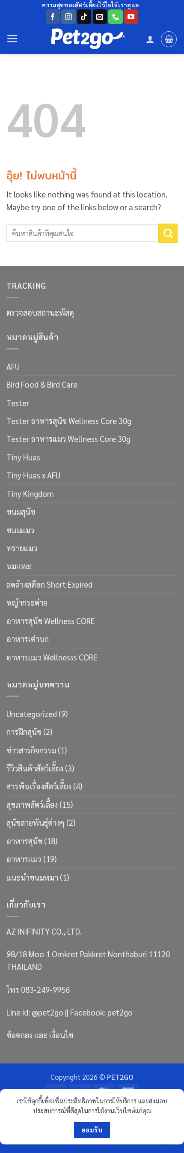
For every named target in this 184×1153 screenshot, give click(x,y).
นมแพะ (18, 566)
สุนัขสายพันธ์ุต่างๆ (35, 822)
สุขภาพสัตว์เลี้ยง (32, 804)
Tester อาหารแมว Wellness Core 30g (68, 438)
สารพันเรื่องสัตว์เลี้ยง (38, 786)
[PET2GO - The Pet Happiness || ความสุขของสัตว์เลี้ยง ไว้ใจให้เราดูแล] (88, 39)
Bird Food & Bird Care (41, 384)
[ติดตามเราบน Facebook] (53, 16)
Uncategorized (31, 713)
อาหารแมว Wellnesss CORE (52, 657)
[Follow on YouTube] (131, 16)
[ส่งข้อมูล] (168, 233)
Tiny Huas (23, 457)
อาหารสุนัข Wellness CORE (50, 620)
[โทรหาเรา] (115, 16)
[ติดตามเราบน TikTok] (84, 16)
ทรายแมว (21, 548)
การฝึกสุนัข (24, 731)
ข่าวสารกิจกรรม (31, 750)
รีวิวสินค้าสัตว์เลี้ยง (34, 768)
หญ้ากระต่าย (26, 602)
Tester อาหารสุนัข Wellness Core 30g (68, 420)
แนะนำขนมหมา (32, 877)
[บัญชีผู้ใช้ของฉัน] (150, 39)
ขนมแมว (20, 530)
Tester (17, 402)
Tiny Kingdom (30, 493)
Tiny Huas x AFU (33, 475)
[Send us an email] (100, 16)
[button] (12, 39)
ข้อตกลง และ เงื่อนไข (39, 1035)
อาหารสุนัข (24, 841)
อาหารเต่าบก (27, 638)
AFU (13, 366)
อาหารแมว (24, 859)
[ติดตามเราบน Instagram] (68, 16)
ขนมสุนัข (20, 511)
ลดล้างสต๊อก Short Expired (49, 584)
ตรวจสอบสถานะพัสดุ (40, 312)
